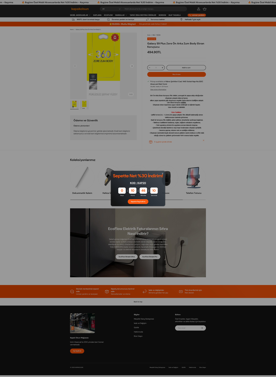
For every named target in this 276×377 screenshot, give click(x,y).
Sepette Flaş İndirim (138, 202)
